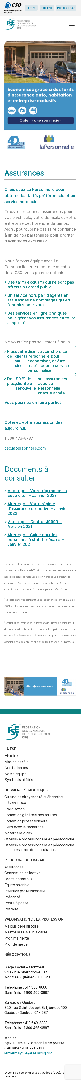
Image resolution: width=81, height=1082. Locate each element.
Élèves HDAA (15, 803)
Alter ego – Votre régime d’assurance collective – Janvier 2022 (37, 508)
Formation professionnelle (26, 821)
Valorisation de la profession (33, 919)
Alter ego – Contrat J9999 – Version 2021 (35, 524)
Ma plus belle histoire (21, 926)
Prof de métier (16, 944)
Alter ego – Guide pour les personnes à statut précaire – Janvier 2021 (35, 539)
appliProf (47, 7)
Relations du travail (24, 860)
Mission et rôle (16, 762)
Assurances (13, 867)
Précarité (12, 897)
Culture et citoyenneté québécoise (33, 797)
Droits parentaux (18, 879)
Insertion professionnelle (24, 891)
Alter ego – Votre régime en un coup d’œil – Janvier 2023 (37, 493)
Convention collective (22, 873)
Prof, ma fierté (16, 938)
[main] (40, 355)
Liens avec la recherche (24, 827)
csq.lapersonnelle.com (25, 448)
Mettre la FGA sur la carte (25, 932)
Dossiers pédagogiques (27, 790)
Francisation (14, 809)
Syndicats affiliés (18, 780)
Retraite (11, 909)
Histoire (11, 756)
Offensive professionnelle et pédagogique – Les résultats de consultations (39, 847)
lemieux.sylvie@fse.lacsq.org (28, 1053)
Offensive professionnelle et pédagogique (39, 839)
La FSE (10, 749)
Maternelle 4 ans (18, 833)
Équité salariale (16, 885)
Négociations (17, 954)
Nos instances (16, 768)
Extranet (31, 7)
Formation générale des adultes (30, 815)
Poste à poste (66, 7)
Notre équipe (15, 774)
